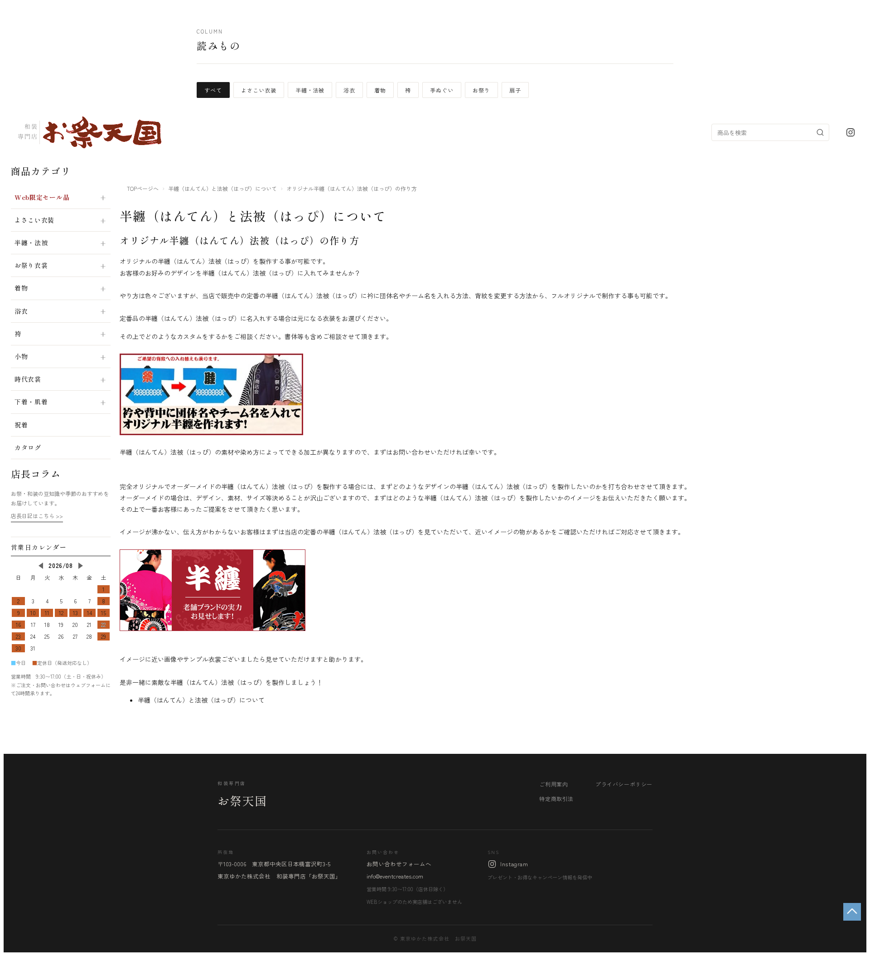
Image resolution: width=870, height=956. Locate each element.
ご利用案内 (553, 784)
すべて (213, 90)
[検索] (820, 132)
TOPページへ (143, 188)
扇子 (515, 90)
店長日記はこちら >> (37, 515)
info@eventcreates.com (395, 876)
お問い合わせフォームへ (399, 863)
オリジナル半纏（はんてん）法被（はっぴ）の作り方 (239, 240)
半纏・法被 (310, 90)
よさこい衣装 (258, 90)
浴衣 (349, 90)
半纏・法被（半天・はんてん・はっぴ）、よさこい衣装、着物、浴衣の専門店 (89, 132)
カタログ (27, 447)
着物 (380, 90)
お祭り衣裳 (31, 265)
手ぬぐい (442, 90)
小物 (21, 356)
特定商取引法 (556, 798)
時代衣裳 (27, 378)
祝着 (21, 424)
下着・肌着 (31, 401)
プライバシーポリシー (623, 784)
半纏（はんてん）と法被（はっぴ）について (222, 188)
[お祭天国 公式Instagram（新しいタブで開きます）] (850, 132)
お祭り (481, 90)
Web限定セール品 (41, 197)
